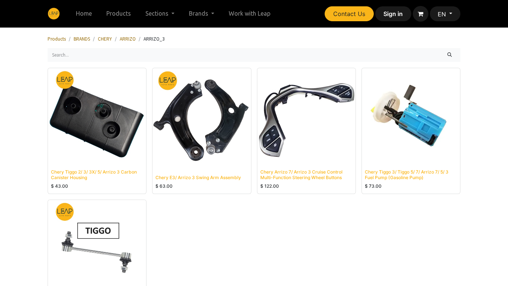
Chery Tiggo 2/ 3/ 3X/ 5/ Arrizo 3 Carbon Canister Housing (94, 174)
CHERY (105, 39)
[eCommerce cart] (420, 14)
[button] (61, 157)
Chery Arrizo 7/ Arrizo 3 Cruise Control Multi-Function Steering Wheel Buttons (301, 174)
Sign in (393, 14)
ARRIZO (128, 39)
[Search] (449, 55)
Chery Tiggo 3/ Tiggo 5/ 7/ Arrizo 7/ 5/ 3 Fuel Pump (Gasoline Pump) (406, 174)
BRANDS (82, 39)
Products (57, 39)
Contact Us (349, 14)
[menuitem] (84, 13)
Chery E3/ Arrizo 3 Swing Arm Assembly (198, 177)
